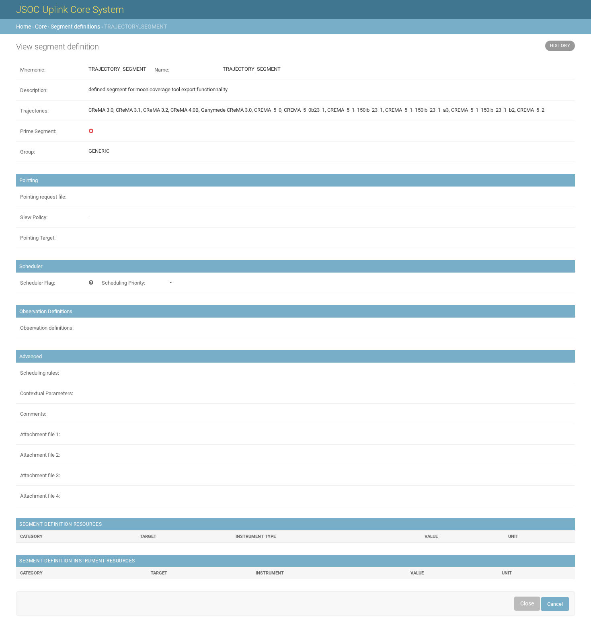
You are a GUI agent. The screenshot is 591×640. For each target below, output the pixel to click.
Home (23, 26)
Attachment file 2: (40, 455)
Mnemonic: (32, 70)
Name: (161, 70)
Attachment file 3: (40, 475)
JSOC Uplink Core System (70, 9)
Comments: (33, 414)
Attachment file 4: (40, 496)
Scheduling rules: (39, 373)
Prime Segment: (38, 131)
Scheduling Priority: (123, 283)
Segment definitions (75, 26)
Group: (27, 152)
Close (527, 603)
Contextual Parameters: (46, 393)
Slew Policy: (33, 217)
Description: (33, 90)
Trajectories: (34, 111)
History (560, 45)
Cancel (555, 604)
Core (41, 26)
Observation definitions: (47, 328)
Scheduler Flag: (37, 283)
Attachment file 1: (40, 434)
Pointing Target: (37, 238)
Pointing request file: (43, 197)
